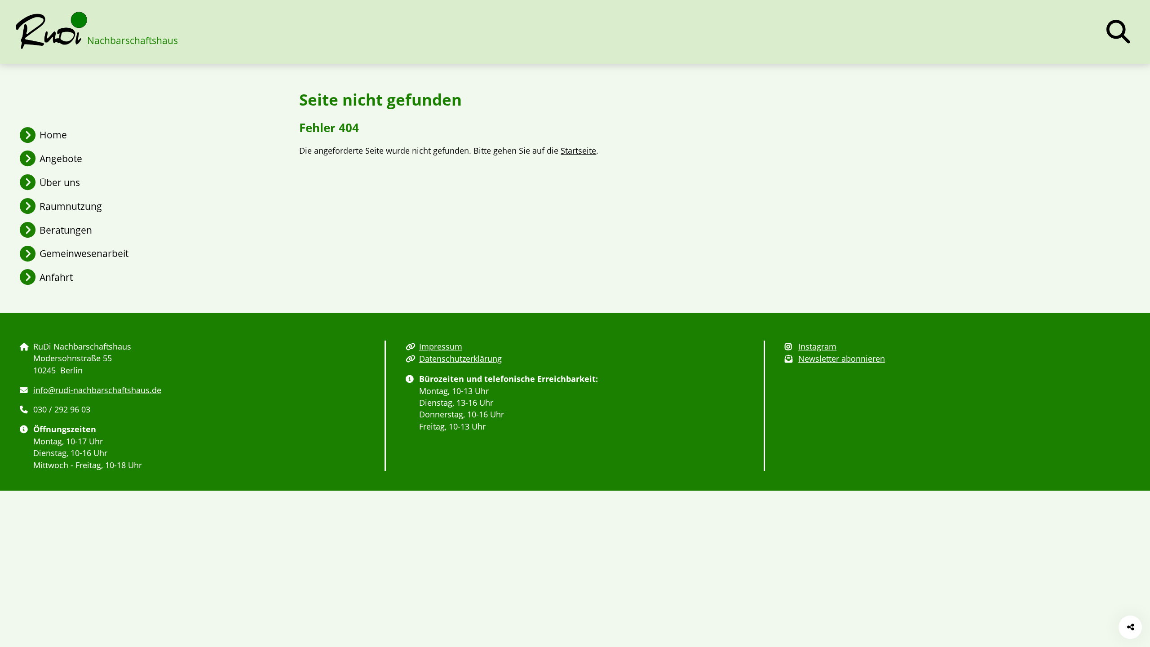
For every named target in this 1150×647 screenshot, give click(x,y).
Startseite (578, 150)
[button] (1118, 32)
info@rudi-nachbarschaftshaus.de (97, 390)
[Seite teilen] (1130, 627)
